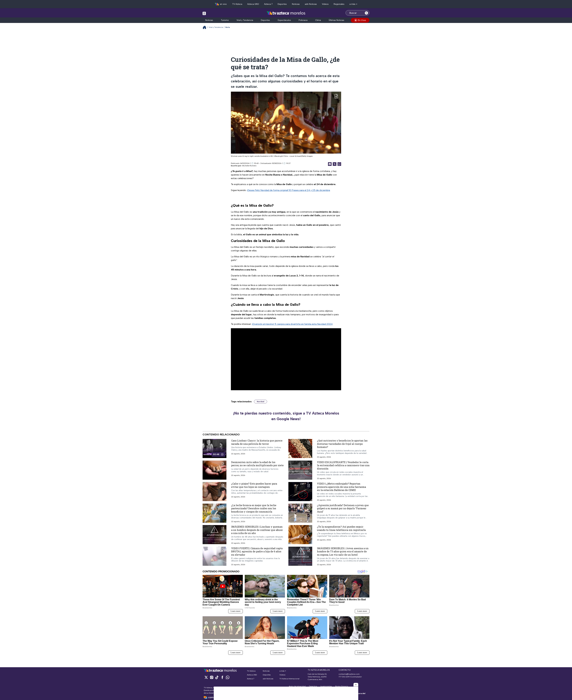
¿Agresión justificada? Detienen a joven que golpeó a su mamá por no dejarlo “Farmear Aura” (343, 508)
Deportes (282, 4)
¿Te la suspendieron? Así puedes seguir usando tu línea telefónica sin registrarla (341, 528)
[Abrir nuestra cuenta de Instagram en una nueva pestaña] (211, 677)
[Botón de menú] (204, 13)
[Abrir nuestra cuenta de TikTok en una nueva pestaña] (217, 677)
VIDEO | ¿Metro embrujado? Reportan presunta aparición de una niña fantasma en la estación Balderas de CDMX (341, 487)
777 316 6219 (344, 677)
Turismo (225, 20)
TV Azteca (237, 4)
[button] (355, 684)
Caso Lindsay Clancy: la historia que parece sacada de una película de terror (256, 442)
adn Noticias (311, 4)
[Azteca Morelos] (286, 13)
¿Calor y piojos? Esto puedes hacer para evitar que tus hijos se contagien (254, 485)
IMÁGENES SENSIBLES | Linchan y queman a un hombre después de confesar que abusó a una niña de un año (257, 530)
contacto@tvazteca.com (349, 674)
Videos (325, 4)
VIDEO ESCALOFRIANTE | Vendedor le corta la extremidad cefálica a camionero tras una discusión (343, 465)
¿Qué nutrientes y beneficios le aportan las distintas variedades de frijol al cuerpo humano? (342, 443)
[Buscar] (366, 13)
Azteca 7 (268, 4)
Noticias (296, 4)
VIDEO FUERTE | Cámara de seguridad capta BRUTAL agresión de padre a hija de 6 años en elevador (257, 551)
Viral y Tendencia (245, 20)
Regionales (339, 4)
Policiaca (303, 20)
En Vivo (362, 20)
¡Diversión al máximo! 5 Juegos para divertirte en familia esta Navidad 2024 (292, 324)
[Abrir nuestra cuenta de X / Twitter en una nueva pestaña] (206, 677)
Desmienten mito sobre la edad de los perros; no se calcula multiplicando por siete (257, 464)
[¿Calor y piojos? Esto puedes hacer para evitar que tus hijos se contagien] (214, 491)
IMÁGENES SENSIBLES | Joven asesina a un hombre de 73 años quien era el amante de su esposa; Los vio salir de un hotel (343, 551)
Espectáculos (284, 20)
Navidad (260, 402)
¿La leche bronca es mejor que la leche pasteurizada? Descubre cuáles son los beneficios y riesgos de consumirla (253, 508)
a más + (353, 4)
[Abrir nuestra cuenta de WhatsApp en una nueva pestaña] (227, 677)
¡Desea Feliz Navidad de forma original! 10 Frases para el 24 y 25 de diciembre (288, 190)
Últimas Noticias (336, 20)
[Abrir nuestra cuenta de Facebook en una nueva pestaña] (222, 677)
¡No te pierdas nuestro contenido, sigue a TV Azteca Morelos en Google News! (286, 416)
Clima (318, 20)
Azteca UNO (253, 4)
